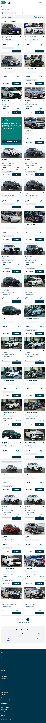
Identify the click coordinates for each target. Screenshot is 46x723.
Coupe (8, 635)
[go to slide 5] (13, 33)
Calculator (3, 672)
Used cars (3, 656)
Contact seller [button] (6, 51)
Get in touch (4, 709)
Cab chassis (23, 633)
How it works (4, 685)
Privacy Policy (12, 719)
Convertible (37, 633)
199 (26, 619)
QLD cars (3, 667)
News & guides (4, 692)
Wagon (8, 640)
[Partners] (40, 2)
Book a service (4, 678)
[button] (2, 13)
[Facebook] (2, 715)
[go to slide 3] (11, 33)
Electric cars (4, 661)
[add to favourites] (20, 36)
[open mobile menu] (43, 2)
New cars (3, 658)
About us (3, 683)
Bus (8, 633)
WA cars (3, 663)
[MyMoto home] (5, 2)
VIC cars (3, 665)
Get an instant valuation (7, 699)
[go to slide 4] (12, 33)
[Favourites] (36, 2)
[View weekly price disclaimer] (35, 203)
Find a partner (7, 711)
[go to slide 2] (10, 33)
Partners (3, 688)
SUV (38, 635)
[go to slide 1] (9, 33)
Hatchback (23, 635)
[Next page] (28, 619)
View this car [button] (16, 51)
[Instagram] (4, 715)
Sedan (8, 638)
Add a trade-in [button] (38, 17)
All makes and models (6, 654)
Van (38, 638)
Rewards (3, 690)
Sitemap (3, 694)
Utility (23, 638)
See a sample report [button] (11, 141)
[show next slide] (20, 29)
